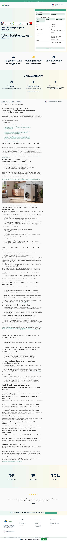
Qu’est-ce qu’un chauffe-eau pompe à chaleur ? (14, 124)
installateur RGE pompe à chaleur (26, 302)
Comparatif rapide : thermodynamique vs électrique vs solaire (17, 138)
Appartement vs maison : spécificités (12, 133)
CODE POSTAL (40, 29)
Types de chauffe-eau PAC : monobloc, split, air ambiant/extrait (17, 127)
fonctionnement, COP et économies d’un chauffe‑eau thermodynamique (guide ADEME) (21, 179)
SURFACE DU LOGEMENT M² (58, 42)
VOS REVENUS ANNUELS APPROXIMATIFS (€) (56, 37)
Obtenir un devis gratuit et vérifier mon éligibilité (12, 245)
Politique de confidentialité (54, 523)
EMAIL (38, 38)
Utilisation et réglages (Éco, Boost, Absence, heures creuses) (17, 136)
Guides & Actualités (22, 523)
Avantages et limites (8, 128)
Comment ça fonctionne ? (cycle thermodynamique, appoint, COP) (18, 126)
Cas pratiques (7, 139)
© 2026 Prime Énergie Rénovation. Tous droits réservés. (12, 537)
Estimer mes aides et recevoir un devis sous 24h (12, 333)
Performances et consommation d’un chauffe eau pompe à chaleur (18, 131)
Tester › (44, 539)
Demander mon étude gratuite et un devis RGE (12, 461)
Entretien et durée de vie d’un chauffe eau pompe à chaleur (17, 137)
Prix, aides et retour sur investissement (12, 134)
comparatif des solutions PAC (35, 371)
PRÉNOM (54, 24)
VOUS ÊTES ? (40, 12)
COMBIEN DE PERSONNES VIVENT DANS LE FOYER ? (58, 30)
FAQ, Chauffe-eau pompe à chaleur (11, 141)
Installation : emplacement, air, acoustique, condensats (15, 132)
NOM (38, 24)
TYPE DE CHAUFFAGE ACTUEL (43, 17)
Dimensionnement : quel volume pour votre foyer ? (15, 129)
